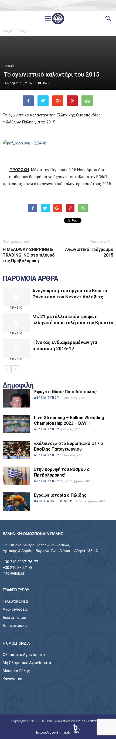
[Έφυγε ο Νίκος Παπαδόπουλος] (16, 398)
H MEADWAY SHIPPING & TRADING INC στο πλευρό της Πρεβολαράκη (29, 255)
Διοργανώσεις (15, 625)
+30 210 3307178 (17, 567)
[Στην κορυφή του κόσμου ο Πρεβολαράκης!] (16, 476)
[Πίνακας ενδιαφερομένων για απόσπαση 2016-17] (16, 348)
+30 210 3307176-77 (20, 562)
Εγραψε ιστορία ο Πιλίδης (60, 495)
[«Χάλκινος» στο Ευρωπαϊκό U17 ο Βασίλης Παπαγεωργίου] (16, 450)
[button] (108, 18)
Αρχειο (16, 307)
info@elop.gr (14, 573)
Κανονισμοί (12, 679)
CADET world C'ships (54, 501)
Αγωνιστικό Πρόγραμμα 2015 (89, 252)
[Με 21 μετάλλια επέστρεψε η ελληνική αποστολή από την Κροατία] (16, 322)
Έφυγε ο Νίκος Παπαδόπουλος (65, 391)
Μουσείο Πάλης (16, 671)
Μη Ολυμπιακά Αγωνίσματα (27, 663)
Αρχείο (9, 65)
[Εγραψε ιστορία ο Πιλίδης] (16, 501)
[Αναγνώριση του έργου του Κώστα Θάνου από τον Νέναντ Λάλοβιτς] (16, 297)
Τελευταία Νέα (15, 601)
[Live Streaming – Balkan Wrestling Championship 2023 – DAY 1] (16, 424)
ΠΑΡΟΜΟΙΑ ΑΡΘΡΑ (30, 278)
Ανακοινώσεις (15, 609)
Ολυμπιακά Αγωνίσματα (24, 654)
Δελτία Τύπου (14, 617)
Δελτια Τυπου (46, 397)
